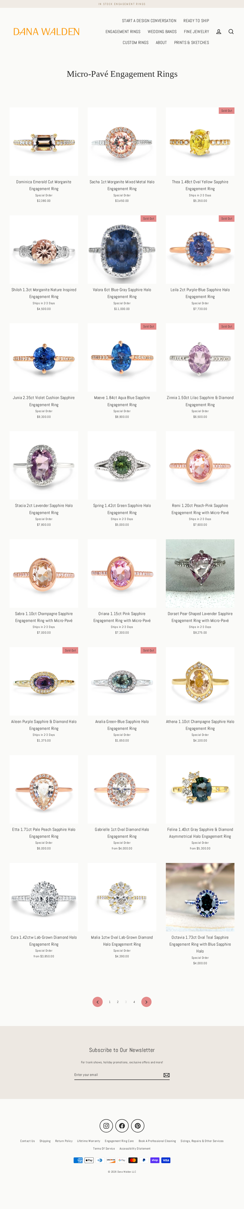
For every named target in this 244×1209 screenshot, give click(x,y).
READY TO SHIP (196, 20)
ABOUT (161, 42)
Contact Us (27, 1141)
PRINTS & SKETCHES (191, 42)
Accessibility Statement (135, 1148)
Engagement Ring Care (119, 1141)
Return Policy (63, 1141)
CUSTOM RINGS (136, 42)
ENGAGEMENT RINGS (123, 31)
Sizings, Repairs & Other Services (202, 1141)
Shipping (45, 1141)
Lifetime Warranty (88, 1141)
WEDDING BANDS (162, 31)
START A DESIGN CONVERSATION (149, 20)
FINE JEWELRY (196, 31)
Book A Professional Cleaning (157, 1141)
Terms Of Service (104, 1148)
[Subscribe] (166, 1075)
